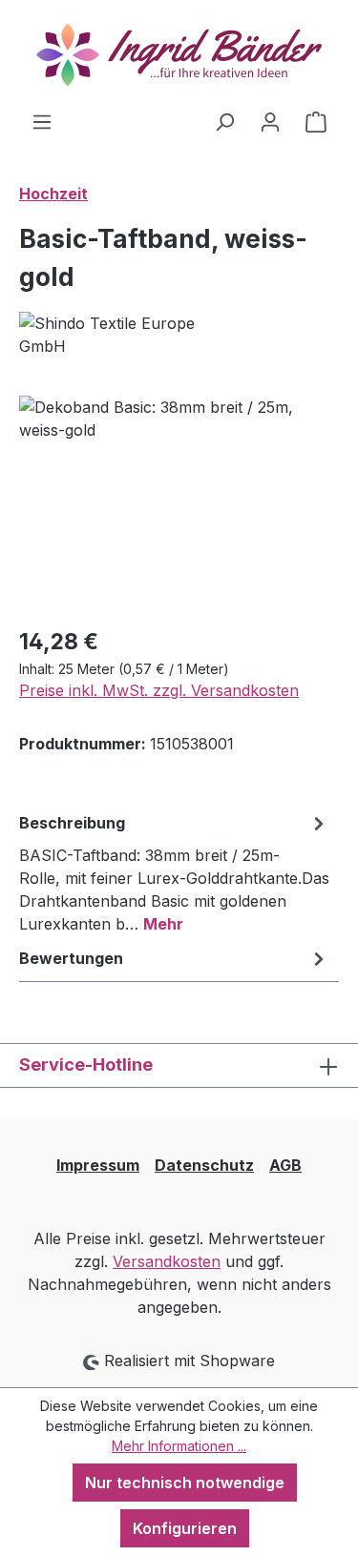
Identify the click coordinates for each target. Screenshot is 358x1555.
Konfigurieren (185, 1528)
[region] (179, 503)
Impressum (97, 1165)
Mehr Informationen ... (179, 1446)
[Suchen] (224, 121)
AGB (285, 1165)
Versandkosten (167, 1261)
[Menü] (42, 121)
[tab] (174, 872)
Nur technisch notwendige (184, 1482)
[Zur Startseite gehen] (179, 55)
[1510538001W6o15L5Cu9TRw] (179, 503)
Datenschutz (204, 1165)
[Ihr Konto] (270, 121)
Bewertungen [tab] (71, 958)
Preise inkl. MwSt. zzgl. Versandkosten (159, 690)
